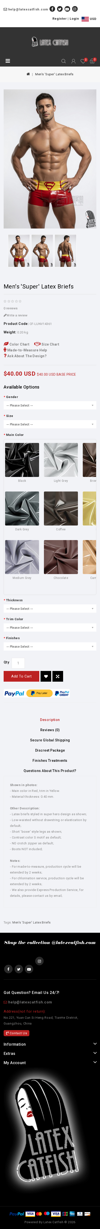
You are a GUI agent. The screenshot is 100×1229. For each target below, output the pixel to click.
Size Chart (50, 344)
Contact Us (18, 1033)
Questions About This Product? (50, 771)
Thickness (14, 600)
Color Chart (18, 344)
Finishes (13, 638)
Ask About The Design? (26, 356)
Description (50, 720)
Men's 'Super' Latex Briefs (54, 74)
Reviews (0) (50, 730)
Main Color (15, 435)
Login (74, 18)
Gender (12, 397)
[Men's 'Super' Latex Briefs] (50, 159)
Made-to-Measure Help (26, 350)
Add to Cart (21, 676)
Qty (6, 662)
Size (9, 416)
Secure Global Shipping (50, 740)
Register (59, 18)
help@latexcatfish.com (28, 9)
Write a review (17, 315)
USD (92, 19)
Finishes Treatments (50, 761)
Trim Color (15, 619)
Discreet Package (50, 750)
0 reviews (11, 308)
